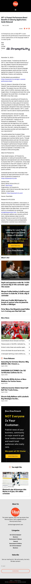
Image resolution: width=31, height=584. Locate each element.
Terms (11, 580)
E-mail (3, 566)
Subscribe (15, 571)
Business (15, 537)
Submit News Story (15, 246)
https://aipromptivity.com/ (15, 193)
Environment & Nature (15, 539)
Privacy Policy (18, 580)
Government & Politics (15, 544)
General (15, 541)
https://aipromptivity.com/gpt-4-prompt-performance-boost (13, 80)
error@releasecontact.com (8, 212)
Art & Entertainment (15, 535)
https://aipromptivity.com (9, 178)
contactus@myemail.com (15, 524)
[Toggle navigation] (15, 10)
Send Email (8, 185)
